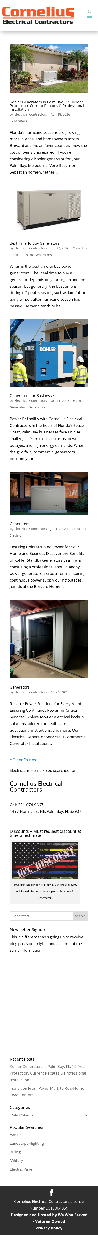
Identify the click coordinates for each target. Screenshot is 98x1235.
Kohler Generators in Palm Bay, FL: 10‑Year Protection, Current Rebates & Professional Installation (47, 105)
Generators (18, 121)
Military (16, 1160)
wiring (15, 1152)
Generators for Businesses (33, 395)
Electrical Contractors (30, 114)
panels (15, 1134)
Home (36, 770)
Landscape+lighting (27, 1143)
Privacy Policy (49, 1228)
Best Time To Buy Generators (34, 243)
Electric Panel (21, 1169)
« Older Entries (23, 759)
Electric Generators (37, 255)
